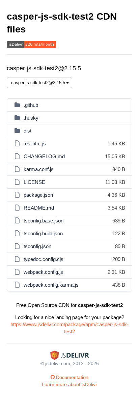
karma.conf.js (39, 169)
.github (31, 105)
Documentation (72, 377)
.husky (31, 118)
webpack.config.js (43, 272)
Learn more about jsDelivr (69, 384)
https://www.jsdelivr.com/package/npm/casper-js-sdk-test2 (69, 327)
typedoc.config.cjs (43, 259)
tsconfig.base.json (43, 220)
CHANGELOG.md (44, 156)
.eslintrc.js (35, 143)
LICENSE (34, 182)
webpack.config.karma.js (51, 285)
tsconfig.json (37, 246)
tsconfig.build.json (43, 233)
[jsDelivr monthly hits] (31, 45)
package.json (38, 195)
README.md (39, 208)
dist (27, 131)
